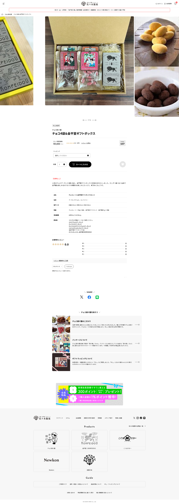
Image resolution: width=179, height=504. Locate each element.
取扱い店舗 (118, 418)
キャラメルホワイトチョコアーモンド (80, 226)
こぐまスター (127, 448)
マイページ (59, 418)
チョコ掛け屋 (8, 14)
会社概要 (78, 418)
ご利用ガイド (63, 484)
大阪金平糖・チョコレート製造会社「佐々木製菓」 (2, 14)
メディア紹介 (108, 418)
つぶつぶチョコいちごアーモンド (78, 228)
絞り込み (69, 266)
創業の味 (89, 470)
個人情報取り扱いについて (104, 493)
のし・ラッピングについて (112, 484)
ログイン (160, 4)
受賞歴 (100, 418)
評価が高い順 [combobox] (56, 266)
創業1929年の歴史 (89, 418)
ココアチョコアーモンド (76, 222)
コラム (68, 418)
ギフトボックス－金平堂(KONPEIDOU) (80, 232)
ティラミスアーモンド (75, 224)
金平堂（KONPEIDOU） (90, 448)
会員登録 (169, 3)
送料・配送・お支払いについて (79, 484)
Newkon (51, 470)
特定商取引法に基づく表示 (85, 493)
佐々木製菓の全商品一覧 (136, 426)
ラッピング (56, 151)
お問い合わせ (71, 493)
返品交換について (96, 484)
